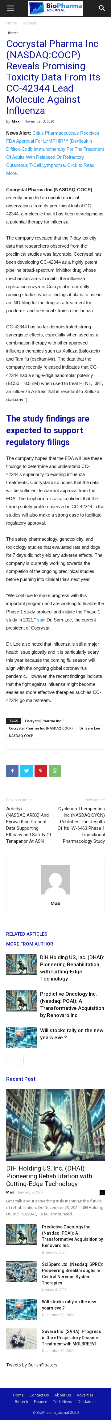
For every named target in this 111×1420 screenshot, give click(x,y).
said (41, 619)
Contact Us (39, 1395)
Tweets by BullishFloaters (31, 1365)
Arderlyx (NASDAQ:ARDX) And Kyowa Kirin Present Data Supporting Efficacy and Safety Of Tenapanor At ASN (28, 825)
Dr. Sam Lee (90, 728)
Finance (40, 1401)
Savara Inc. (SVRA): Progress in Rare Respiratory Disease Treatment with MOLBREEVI (71, 1337)
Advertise (85, 1395)
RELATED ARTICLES (26, 934)
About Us (63, 1395)
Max (15, 121)
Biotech (29, 23)
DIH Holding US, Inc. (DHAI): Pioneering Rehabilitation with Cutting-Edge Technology (49, 1176)
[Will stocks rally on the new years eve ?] (21, 1037)
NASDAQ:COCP (21, 735)
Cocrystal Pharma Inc (43, 720)
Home (11, 23)
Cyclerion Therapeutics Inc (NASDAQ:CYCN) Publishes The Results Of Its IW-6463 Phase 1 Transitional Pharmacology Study (81, 825)
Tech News (62, 1401)
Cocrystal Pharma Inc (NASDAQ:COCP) (41, 728)
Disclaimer (87, 1401)
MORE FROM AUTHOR (29, 944)
